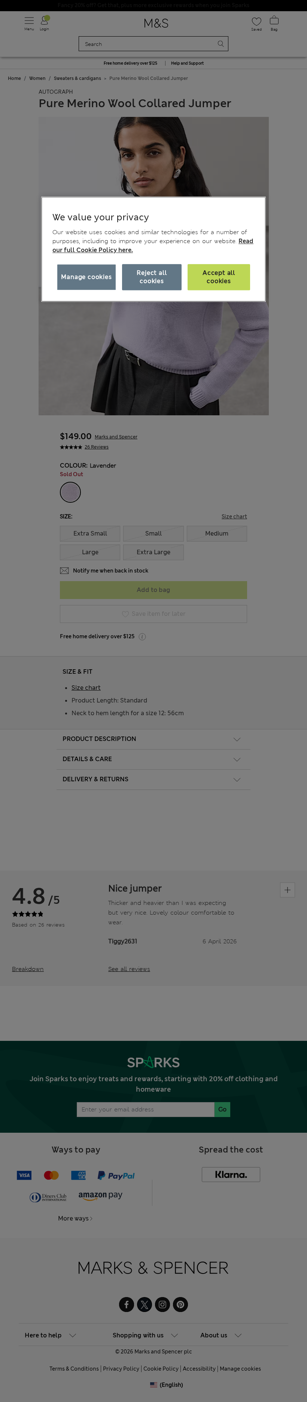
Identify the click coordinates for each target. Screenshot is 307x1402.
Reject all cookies (152, 277)
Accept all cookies (219, 277)
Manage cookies (86, 277)
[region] (153, 249)
